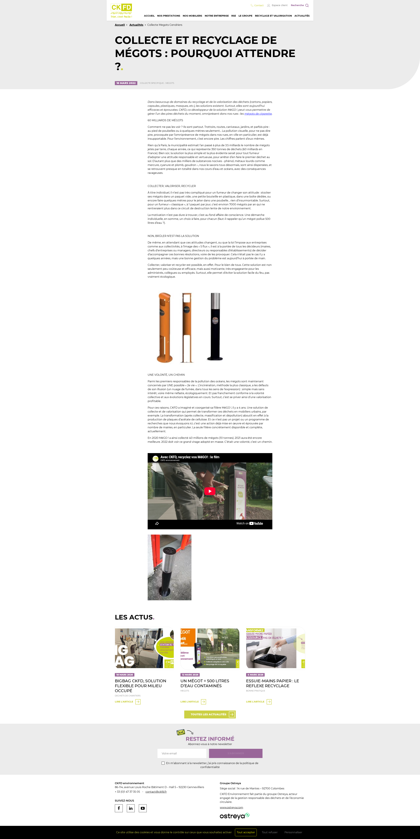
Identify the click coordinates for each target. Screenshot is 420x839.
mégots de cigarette (258, 113)
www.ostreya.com (231, 807)
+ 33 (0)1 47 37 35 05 (127, 791)
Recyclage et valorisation (273, 15)
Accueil (149, 15)
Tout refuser (270, 832)
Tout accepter (246, 832)
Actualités (302, 15)
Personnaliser (293, 832)
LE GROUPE (245, 15)
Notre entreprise (217, 15)
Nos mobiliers (192, 15)
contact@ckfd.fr (156, 791)
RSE (233, 15)
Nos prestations (168, 15)
